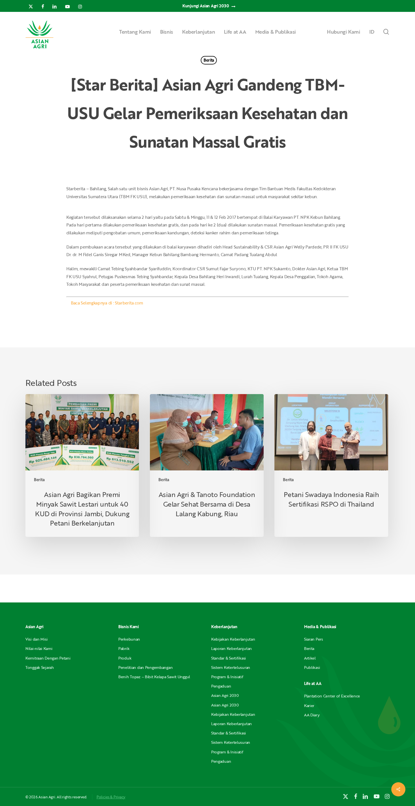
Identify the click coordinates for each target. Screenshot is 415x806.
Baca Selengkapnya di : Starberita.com (107, 303)
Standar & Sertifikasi (228, 658)
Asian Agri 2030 (225, 695)
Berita (209, 60)
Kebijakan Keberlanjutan (233, 639)
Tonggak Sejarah (39, 667)
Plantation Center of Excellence (332, 696)
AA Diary (312, 715)
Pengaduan (221, 686)
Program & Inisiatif (227, 677)
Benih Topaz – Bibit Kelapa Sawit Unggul (154, 677)
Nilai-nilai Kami (39, 648)
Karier (309, 705)
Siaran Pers (313, 639)
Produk (124, 658)
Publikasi (312, 667)
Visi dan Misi (36, 639)
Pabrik (123, 648)
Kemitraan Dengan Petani (48, 658)
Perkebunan (129, 639)
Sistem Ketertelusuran (230, 667)
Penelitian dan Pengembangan (145, 667)
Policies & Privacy (111, 797)
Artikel (310, 658)
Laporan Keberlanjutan (231, 648)
